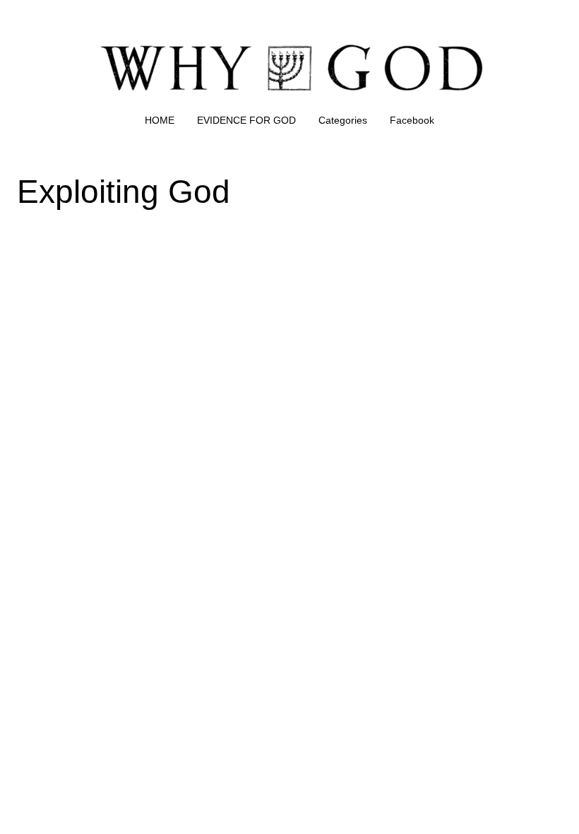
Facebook (412, 120)
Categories (342, 120)
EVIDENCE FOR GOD (246, 120)
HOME (159, 120)
